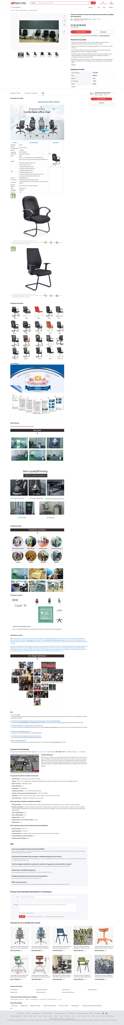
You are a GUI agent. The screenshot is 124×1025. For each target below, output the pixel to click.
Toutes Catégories (16, 7)
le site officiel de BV (42, 751)
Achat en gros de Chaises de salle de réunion (92, 1005)
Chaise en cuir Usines (63, 1005)
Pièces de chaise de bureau (68, 992)
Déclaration (28, 1013)
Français (40, 1016)
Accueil (11, 10)
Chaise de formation (92, 989)
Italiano (61, 1016)
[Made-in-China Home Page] (18, 2)
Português (56, 1016)
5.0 (97, 94)
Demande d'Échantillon (104, 35)
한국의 (73, 1016)
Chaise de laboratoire (41, 992)
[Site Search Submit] (93, 2)
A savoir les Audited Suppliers (82, 1013)
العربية (78, 1016)
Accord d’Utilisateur (36, 1013)
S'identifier (111, 3)
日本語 (35, 1016)
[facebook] (103, 1013)
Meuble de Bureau (24, 10)
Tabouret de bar (13, 992)
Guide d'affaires (98, 1013)
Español (45, 1016)
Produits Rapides (71, 1013)
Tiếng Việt (103, 1016)
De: (17, 897)
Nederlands (83, 1016)
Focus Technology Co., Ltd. (61, 1018)
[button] (89, 2)
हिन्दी (88, 1016)
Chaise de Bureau (33, 10)
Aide (98, 7)
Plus (11, 1008)
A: (17, 900)
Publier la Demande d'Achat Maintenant (54, 916)
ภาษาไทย (93, 1016)
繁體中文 (30, 1016)
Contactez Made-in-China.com (60, 1013)
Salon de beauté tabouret (41, 989)
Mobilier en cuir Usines (35, 1005)
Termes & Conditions (113, 1020)
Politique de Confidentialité (47, 1013)
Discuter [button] (104, 32)
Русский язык (67, 1016)
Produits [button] (33, 3)
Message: (16, 904)
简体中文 (25, 1016)
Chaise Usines (14, 1005)
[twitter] (106, 1013)
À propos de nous (20, 1013)
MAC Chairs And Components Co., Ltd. (82, 19)
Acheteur (90, 7)
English (19, 1016)
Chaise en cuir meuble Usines (49, 1005)
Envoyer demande (81, 32)
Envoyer (22, 916)
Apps (104, 7)
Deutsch (50, 1016)
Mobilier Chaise (24, 1005)
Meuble (16, 10)
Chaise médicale (14, 989)
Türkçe (98, 1016)
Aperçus (91, 1013)
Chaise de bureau (66, 989)
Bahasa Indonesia (110, 1016)
